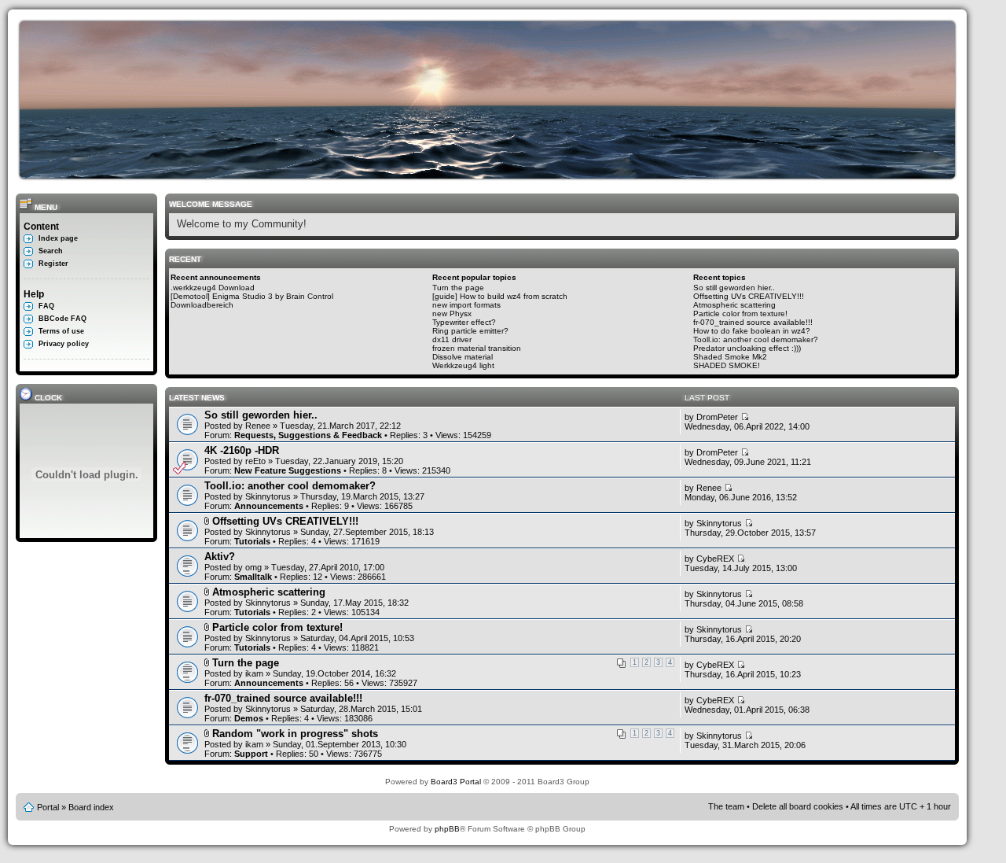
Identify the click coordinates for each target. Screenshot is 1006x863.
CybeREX (715, 558)
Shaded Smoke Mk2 (730, 356)
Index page (58, 238)
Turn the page (458, 287)
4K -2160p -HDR (241, 450)
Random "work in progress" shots (295, 733)
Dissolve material (462, 356)
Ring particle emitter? (470, 330)
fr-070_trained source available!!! (753, 322)
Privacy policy (64, 344)
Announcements (268, 506)
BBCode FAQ (62, 319)
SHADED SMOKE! (726, 365)
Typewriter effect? (464, 322)
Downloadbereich (202, 305)
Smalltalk (253, 576)
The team (726, 806)
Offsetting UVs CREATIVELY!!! (748, 296)
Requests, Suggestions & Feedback (308, 435)
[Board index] (491, 175)
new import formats (466, 305)
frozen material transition (476, 348)
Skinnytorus (268, 496)
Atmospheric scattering (734, 305)
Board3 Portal (456, 781)
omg (253, 567)
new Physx (452, 313)
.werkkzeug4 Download (213, 287)
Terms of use (61, 331)
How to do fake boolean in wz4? (751, 330)
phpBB (447, 828)
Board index (91, 807)
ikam (254, 673)
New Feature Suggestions (287, 470)
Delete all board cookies (797, 806)
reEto (255, 461)
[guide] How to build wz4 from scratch (499, 296)
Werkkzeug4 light (463, 365)
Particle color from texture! (740, 313)
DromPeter (717, 417)
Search (51, 251)
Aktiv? (219, 556)
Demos (248, 718)
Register (53, 263)
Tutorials (252, 541)
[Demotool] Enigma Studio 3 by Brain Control (252, 296)
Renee (257, 425)
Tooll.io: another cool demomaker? (755, 339)
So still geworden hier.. (734, 287)
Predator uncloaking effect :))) (747, 348)
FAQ (46, 306)
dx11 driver (452, 339)
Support (251, 753)
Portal (48, 807)
